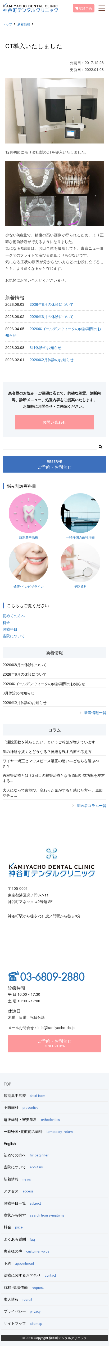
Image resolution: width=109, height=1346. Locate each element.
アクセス (18, 1191)
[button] (100, 446)
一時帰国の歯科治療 (80, 537)
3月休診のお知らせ (45, 347)
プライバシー (22, 1311)
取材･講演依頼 (24, 1287)
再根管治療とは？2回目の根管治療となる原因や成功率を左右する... (54, 778)
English (10, 1143)
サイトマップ (23, 1323)
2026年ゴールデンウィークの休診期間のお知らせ (44, 683)
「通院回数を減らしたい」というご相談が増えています (49, 741)
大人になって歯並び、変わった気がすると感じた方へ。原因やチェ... (53, 792)
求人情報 (18, 1299)
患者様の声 (26, 1251)
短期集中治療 (28, 537)
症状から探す (34, 1215)
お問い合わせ (54, 422)
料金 (6, 622)
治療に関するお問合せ (30, 1275)
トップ (7, 24)
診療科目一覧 (22, 1203)
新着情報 (23, 24)
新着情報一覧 (95, 712)
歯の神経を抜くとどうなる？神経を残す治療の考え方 (47, 751)
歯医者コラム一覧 (91, 805)
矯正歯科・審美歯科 (32, 1119)
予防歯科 (80, 586)
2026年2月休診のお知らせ (52, 359)
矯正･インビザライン (28, 586)
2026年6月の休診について (52, 316)
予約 (19, 1263)
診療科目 (10, 629)
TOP (7, 1084)
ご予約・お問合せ (54, 464)
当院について (14, 635)
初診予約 (85, 8)
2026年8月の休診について (52, 304)
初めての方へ (14, 615)
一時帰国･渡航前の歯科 (38, 1131)
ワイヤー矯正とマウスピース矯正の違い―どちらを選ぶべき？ (51, 763)
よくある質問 (19, 1239)
